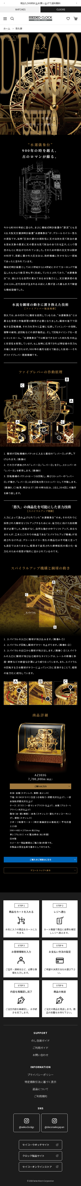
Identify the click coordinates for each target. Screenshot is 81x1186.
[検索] (12, 18)
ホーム (6, 28)
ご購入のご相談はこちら (40, 859)
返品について (40, 1089)
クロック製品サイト (33, 1156)
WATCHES (20, 9)
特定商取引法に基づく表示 (40, 1082)
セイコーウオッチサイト (35, 1144)
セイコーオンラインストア (37, 1166)
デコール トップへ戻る (40, 870)
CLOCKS (61, 9)
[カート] (76, 18)
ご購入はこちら (40, 786)
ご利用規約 (40, 1096)
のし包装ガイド (40, 1040)
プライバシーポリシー (40, 1075)
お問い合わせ (40, 1055)
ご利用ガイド (40, 1048)
